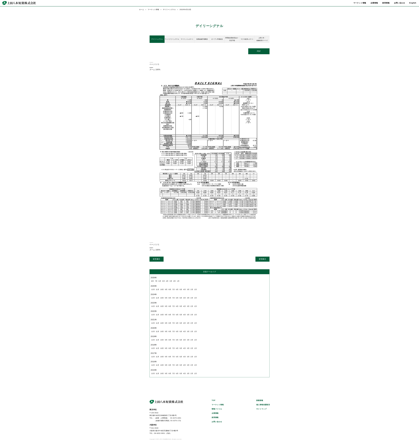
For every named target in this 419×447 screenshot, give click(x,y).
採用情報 (386, 3)
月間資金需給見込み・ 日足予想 (232, 39)
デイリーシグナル (169, 9)
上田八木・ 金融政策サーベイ (262, 39)
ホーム (141, 9)
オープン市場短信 (217, 39)
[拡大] (152, 67)
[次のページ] (152, 62)
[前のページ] (150, 62)
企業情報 (215, 413)
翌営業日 (262, 259)
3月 (171, 281)
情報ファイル (217, 409)
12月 (153, 289)
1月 (178, 281)
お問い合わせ (399, 3)
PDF (259, 51)
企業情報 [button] (374, 3)
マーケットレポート (187, 39)
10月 (162, 289)
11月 (157, 289)
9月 (166, 289)
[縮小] (150, 67)
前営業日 (156, 259)
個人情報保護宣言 (263, 405)
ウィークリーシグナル (172, 39)
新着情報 (259, 400)
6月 (160, 281)
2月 (174, 281)
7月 (156, 281)
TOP (213, 400)
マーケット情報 (153, 9)
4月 (167, 281)
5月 (163, 281)
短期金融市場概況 (202, 39)
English (412, 3)
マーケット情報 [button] (359, 3)
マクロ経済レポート (247, 39)
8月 (152, 281)
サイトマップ (261, 409)
